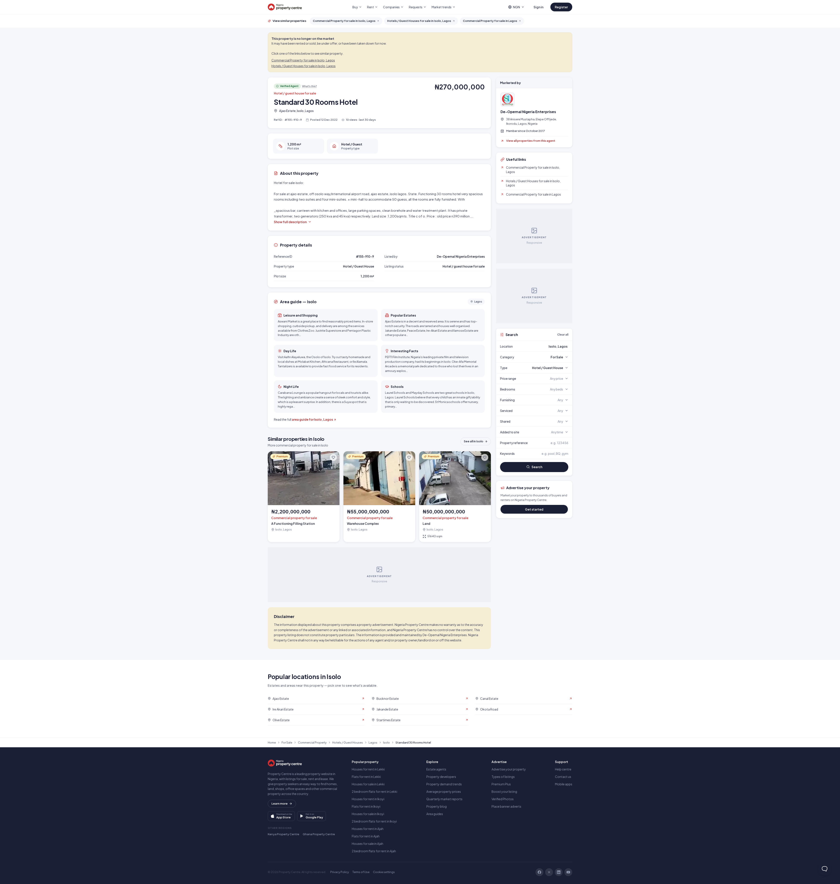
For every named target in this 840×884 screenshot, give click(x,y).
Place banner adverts (506, 806)
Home (272, 742)
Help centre (563, 769)
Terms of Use (360, 872)
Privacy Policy (339, 872)
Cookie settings (384, 872)
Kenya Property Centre (283, 834)
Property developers (441, 777)
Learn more (279, 803)
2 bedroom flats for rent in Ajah (374, 851)
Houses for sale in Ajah (367, 843)
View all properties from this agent (530, 140)
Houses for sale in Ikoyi (368, 814)
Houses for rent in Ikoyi (368, 799)
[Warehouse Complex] (379, 496)
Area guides (434, 814)
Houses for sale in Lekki (368, 784)
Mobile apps (563, 784)
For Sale (287, 742)
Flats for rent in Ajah (366, 836)
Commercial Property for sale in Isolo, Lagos (303, 60)
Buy (355, 7)
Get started (534, 509)
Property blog (436, 806)
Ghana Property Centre (319, 834)
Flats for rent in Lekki (366, 777)
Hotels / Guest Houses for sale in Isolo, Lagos (303, 66)
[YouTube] (568, 872)
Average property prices (443, 791)
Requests (415, 7)
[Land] (455, 496)
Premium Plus (501, 784)
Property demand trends (444, 784)
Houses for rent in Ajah (367, 829)
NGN (516, 7)
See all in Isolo (473, 441)
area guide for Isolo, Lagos (312, 419)
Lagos (373, 742)
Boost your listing (504, 791)
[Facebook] (539, 872)
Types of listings (503, 777)
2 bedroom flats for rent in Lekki (374, 791)
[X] (549, 872)
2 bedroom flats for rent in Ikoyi (374, 821)
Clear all (562, 334)
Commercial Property (312, 742)
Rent (370, 7)
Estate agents (436, 769)
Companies (391, 7)
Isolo (386, 742)
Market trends (442, 7)
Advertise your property (509, 769)
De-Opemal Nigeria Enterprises (528, 112)
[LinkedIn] (559, 872)
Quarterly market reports (444, 799)
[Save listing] (333, 457)
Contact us (563, 777)
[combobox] (544, 346)
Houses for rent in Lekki (368, 769)
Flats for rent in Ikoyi (366, 806)
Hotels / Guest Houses (347, 742)
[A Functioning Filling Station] (304, 496)
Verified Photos (503, 799)
